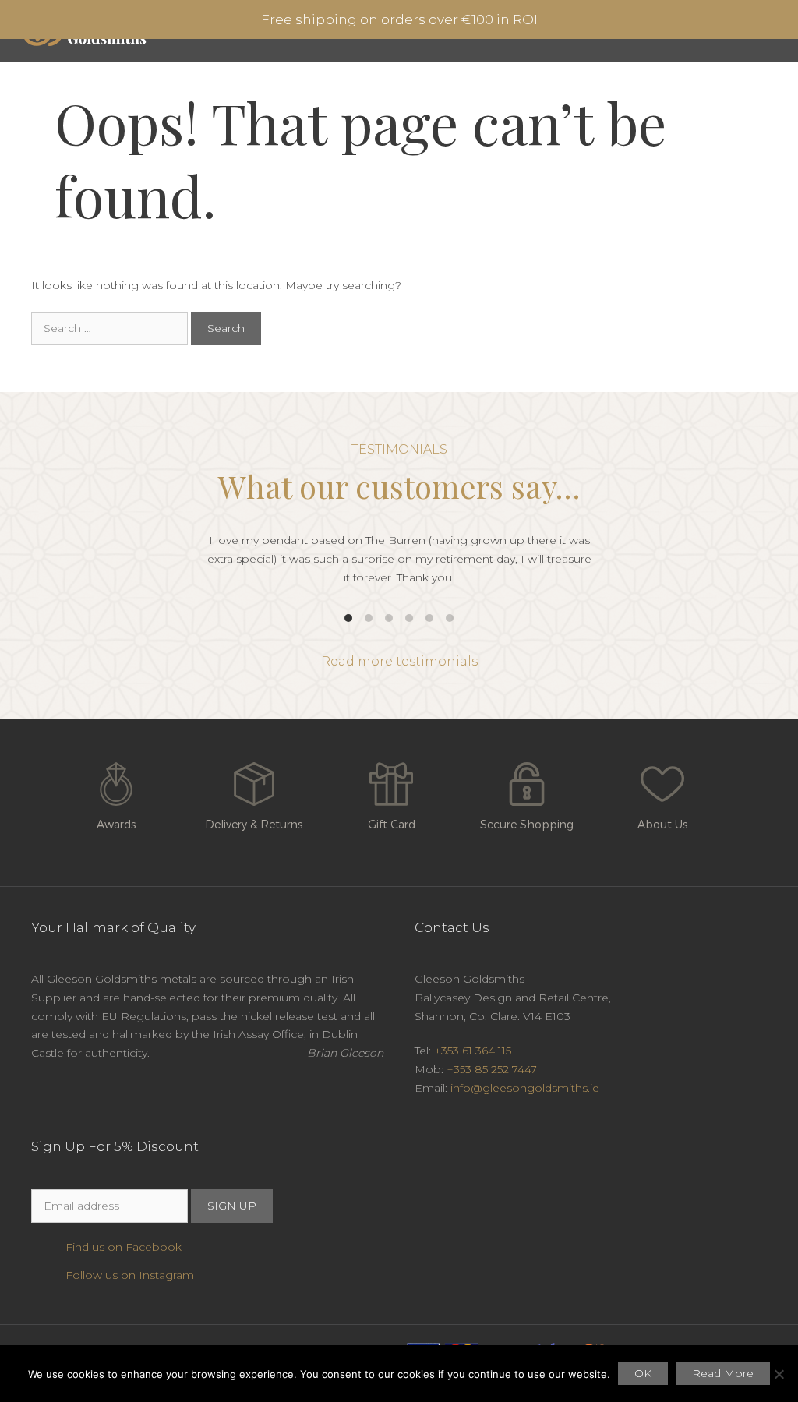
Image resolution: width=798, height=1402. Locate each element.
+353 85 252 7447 (492, 1069)
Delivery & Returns (253, 825)
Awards (116, 825)
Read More (723, 1373)
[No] (778, 1374)
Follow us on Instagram (129, 1275)
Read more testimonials (399, 661)
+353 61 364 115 (472, 1051)
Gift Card (391, 825)
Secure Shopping (527, 825)
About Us (662, 825)
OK (642, 1373)
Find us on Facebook (123, 1247)
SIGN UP (231, 1206)
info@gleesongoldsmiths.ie (524, 1088)
